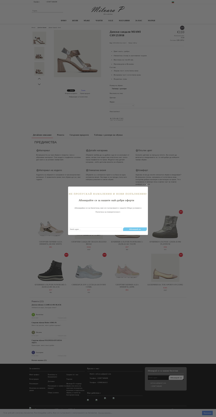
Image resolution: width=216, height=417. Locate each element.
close (146, 184)
